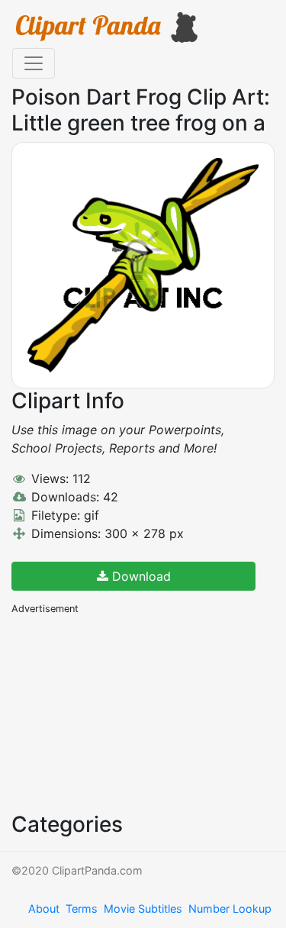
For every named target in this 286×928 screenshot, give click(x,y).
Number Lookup (230, 908)
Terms (82, 908)
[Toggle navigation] (33, 63)
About (43, 908)
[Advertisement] (125, 712)
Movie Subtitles (143, 908)
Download (139, 576)
